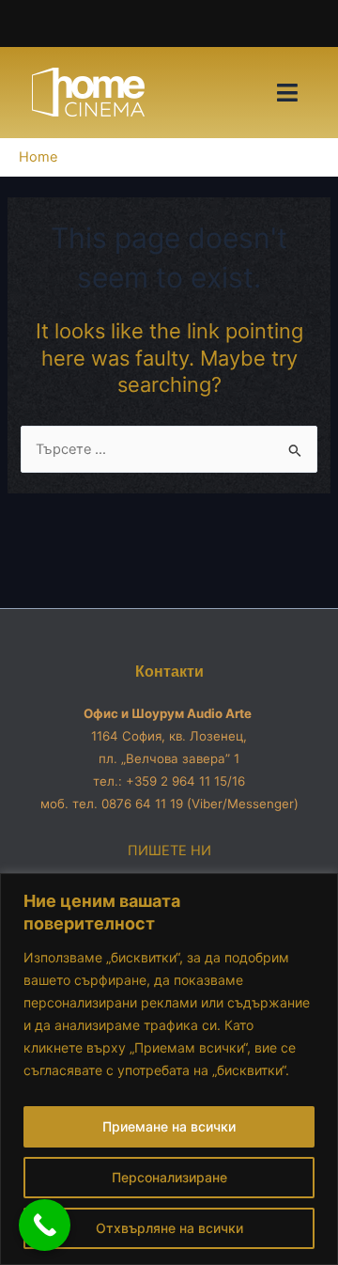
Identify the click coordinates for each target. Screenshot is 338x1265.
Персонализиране (169, 1177)
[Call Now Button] (44, 1225)
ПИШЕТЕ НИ (169, 850)
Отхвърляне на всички (169, 1228)
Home (38, 156)
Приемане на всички (169, 1126)
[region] (169, 1069)
